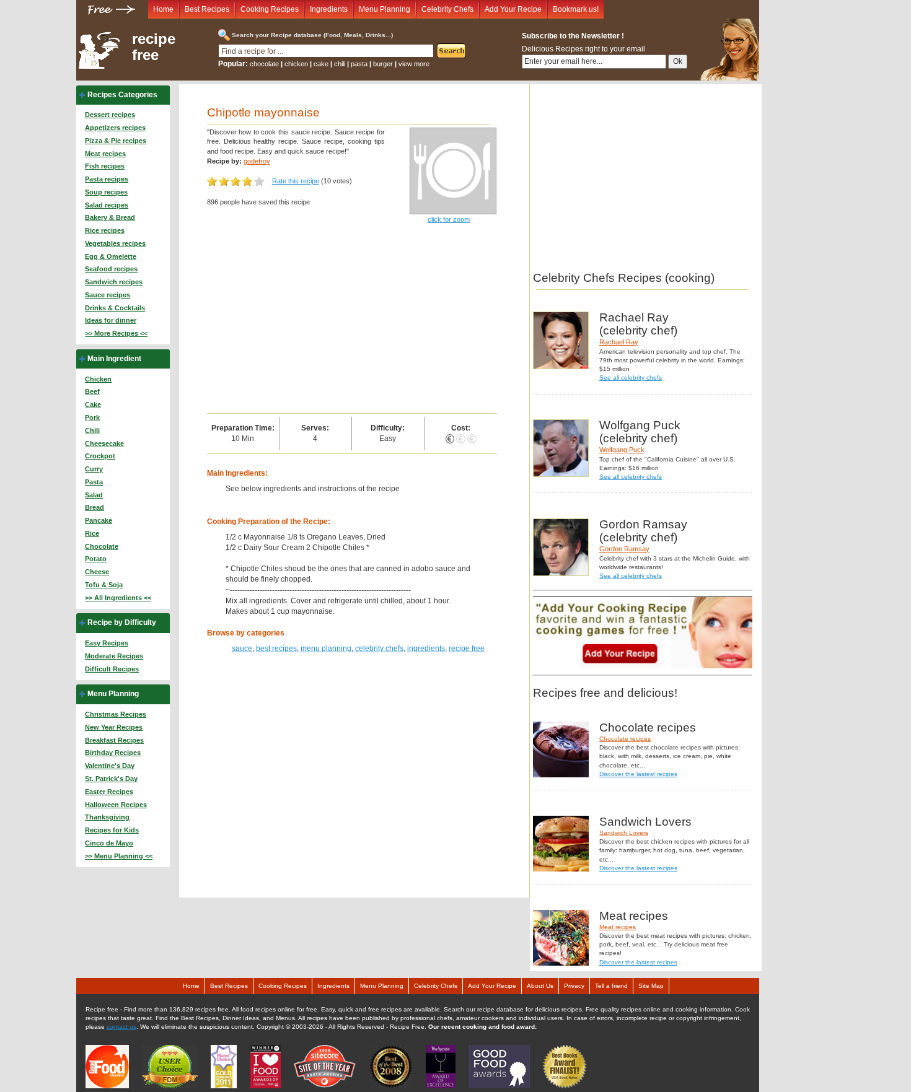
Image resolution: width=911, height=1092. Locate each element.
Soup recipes (106, 192)
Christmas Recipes (115, 714)
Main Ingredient (114, 358)
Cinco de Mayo (109, 843)
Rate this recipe (295, 181)
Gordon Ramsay (624, 549)
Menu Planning (384, 9)
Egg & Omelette (110, 256)
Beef (92, 391)
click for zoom (449, 219)
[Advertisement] (352, 320)
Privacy (574, 985)
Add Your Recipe (513, 9)
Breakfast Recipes (114, 740)
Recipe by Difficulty (121, 622)
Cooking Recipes (269, 9)
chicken (296, 64)
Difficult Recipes (112, 669)
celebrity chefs (379, 648)
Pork (92, 417)
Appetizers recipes (115, 127)
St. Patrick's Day (111, 778)
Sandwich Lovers (623, 832)
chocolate (264, 64)
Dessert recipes (110, 114)
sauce (242, 648)
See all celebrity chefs (630, 377)
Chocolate (101, 546)
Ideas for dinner (110, 320)
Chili (92, 430)
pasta (359, 64)
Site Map (651, 985)
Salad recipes (106, 205)
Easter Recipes (109, 791)
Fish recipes (105, 166)
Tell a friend (611, 985)
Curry (94, 469)
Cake (93, 404)
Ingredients (329, 9)
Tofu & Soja (104, 584)
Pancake (98, 520)
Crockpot (100, 456)
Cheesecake (104, 443)
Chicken (98, 379)
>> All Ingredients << (118, 597)
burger (383, 64)
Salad (94, 495)
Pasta (94, 482)
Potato (96, 558)
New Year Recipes (114, 727)
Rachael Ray (618, 342)
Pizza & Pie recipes (115, 140)
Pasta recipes (106, 179)
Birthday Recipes (113, 752)
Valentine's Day (109, 765)
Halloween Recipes (116, 804)
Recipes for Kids (112, 830)
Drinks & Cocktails (115, 308)
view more (413, 64)
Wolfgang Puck (622, 449)
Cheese (97, 571)
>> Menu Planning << (118, 856)
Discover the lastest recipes (638, 774)
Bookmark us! (576, 9)
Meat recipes (105, 153)
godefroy (257, 161)
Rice (92, 533)
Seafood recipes (111, 269)
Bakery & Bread (110, 217)
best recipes (276, 648)
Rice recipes (105, 230)
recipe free (153, 47)
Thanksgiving (107, 817)
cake (321, 64)
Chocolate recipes (625, 738)
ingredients (426, 648)
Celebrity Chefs (447, 9)
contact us (121, 1026)
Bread (94, 507)
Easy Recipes (106, 643)
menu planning (326, 648)
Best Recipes (207, 9)
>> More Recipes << (116, 333)
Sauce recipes (107, 295)
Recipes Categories (122, 94)
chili (339, 64)
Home (163, 9)
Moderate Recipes (114, 656)
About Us (540, 985)
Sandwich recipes (114, 282)
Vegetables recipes (115, 243)
